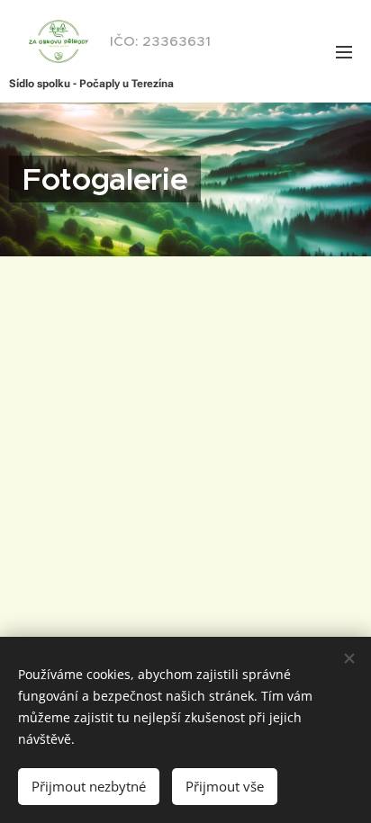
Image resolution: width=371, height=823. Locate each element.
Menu (344, 51)
